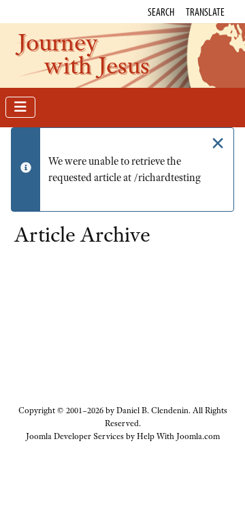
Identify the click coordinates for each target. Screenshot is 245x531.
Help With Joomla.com (178, 436)
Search (161, 11)
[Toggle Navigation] (20, 107)
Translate (205, 11)
